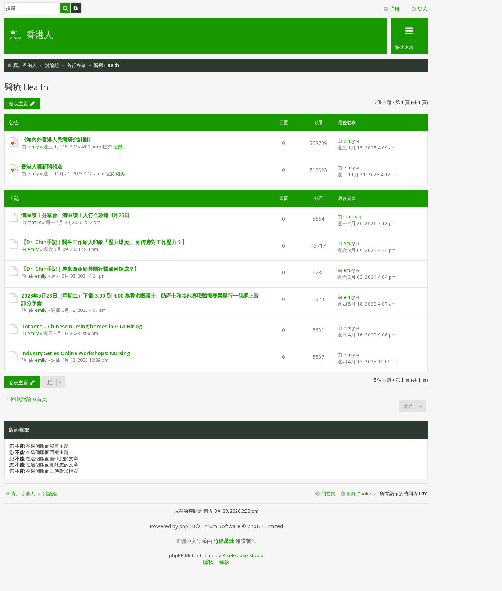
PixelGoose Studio (242, 555)
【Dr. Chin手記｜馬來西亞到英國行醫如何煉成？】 (80, 268)
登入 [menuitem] (422, 8)
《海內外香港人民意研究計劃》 (57, 139)
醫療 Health (26, 87)
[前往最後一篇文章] (358, 140)
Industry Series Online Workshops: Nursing (75, 353)
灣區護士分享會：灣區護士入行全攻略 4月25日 (75, 215)
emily (33, 146)
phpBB (187, 526)
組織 (120, 173)
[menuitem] (357, 494)
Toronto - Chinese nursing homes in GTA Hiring (81, 326)
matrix (34, 222)
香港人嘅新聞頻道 (41, 166)
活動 (118, 146)
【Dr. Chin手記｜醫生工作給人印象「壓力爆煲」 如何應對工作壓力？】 (104, 241)
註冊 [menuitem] (395, 8)
